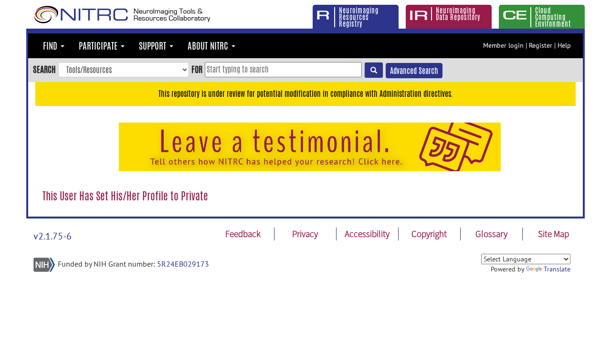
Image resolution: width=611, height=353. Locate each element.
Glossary (491, 233)
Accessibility (367, 233)
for (196, 69)
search (44, 69)
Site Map (553, 233)
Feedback (243, 233)
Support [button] (154, 45)
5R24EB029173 (183, 264)
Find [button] (51, 45)
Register (540, 45)
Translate (557, 269)
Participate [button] (99, 45)
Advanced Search (414, 70)
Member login (503, 45)
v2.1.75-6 (52, 236)
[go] (373, 70)
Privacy (305, 233)
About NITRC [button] (209, 45)
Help (564, 45)
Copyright (429, 233)
